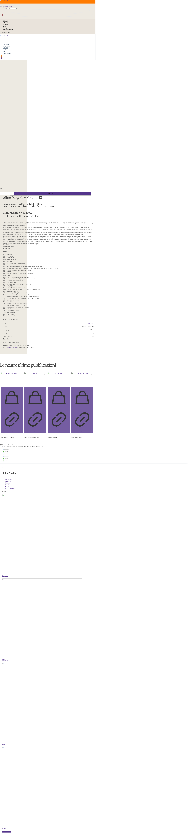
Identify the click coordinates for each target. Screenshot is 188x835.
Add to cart (50, 193)
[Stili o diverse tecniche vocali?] (35, 379)
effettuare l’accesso (11, 347)
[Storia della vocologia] (82, 379)
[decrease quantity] (1, 193)
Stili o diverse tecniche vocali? (31, 437)
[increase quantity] (8, 193)
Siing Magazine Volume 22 (7, 437)
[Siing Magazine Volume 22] (12, 379)
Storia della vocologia (76, 437)
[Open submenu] (12, 479)
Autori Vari (91, 323)
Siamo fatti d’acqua (52, 437)
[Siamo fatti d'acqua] (59, 379)
